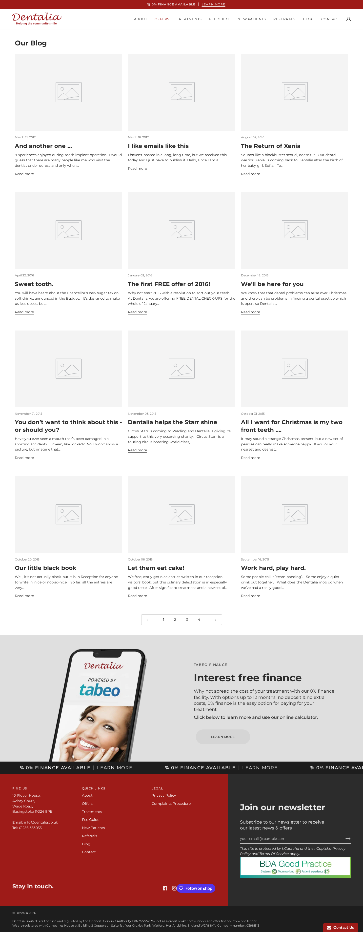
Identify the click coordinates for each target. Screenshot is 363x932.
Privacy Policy (164, 795)
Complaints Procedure (171, 803)
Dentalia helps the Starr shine (172, 422)
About (87, 795)
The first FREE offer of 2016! (169, 284)
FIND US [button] (19, 788)
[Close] (229, 442)
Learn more (209, 4)
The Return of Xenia (271, 146)
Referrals (89, 836)
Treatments (92, 811)
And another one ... (43, 146)
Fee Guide (90, 819)
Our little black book (45, 567)
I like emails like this (158, 146)
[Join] (344, 839)
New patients (93, 828)
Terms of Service (274, 853)
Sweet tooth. (34, 284)
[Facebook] (165, 888)
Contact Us (342, 927)
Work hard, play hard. (273, 567)
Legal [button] (157, 788)
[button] (140, 19)
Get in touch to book (181, 484)
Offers (87, 803)
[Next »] (216, 619)
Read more (24, 174)
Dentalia (22, 913)
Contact (89, 852)
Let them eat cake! (156, 567)
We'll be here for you (272, 284)
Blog (86, 844)
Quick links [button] (93, 788)
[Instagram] (174, 888)
